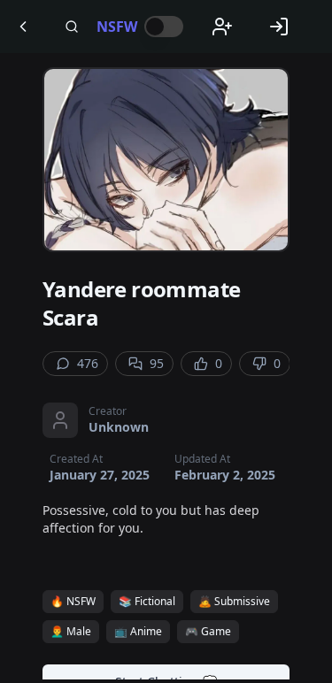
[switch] (163, 26)
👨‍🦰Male (70, 631)
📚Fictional (147, 601)
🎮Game (208, 631)
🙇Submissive (234, 601)
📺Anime (138, 631)
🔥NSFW (73, 601)
